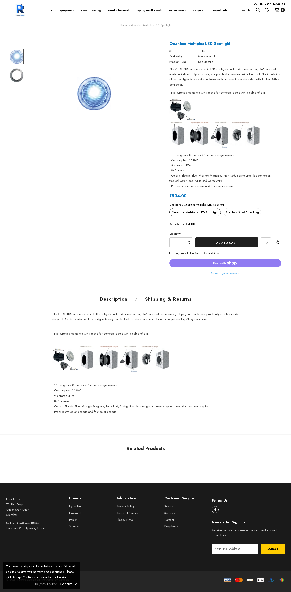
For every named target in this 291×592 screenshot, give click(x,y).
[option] (94, 93)
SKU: (172, 51)
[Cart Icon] (276, 9)
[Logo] (21, 9)
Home (123, 25)
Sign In (246, 10)
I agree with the (184, 253)
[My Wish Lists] (267, 10)
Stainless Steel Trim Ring (242, 212)
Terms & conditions (207, 253)
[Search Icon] (258, 10)
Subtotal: (175, 224)
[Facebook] (215, 509)
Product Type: (178, 62)
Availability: (176, 56)
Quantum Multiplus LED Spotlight (195, 212)
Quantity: (175, 233)
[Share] (278, 242)
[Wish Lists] (266, 242)
